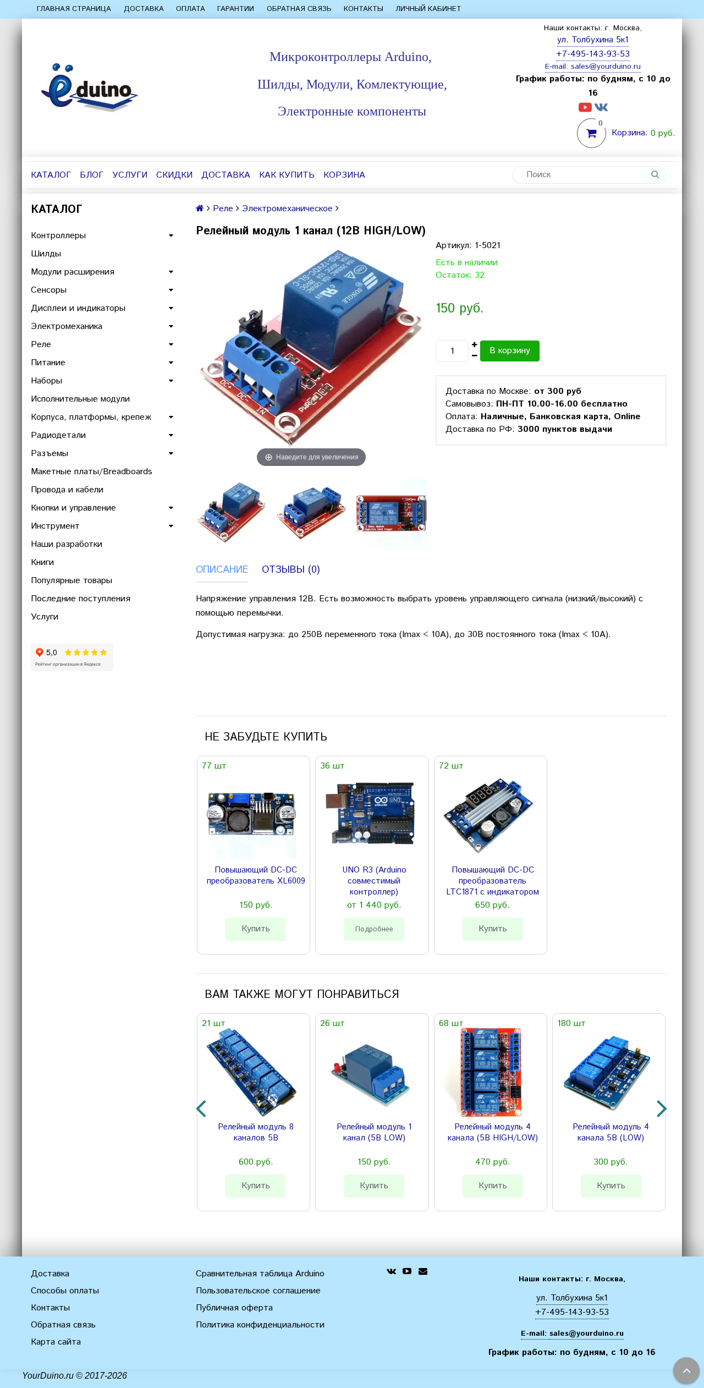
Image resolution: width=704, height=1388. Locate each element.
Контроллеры (58, 235)
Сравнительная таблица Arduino (260, 1274)
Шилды (46, 254)
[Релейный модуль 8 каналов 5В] (251, 1072)
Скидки (174, 175)
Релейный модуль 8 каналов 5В (256, 1133)
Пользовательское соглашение (258, 1291)
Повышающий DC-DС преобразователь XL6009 (256, 876)
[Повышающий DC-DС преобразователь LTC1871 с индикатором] (488, 815)
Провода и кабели (67, 490)
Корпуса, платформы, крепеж (91, 417)
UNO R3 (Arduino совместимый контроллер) (374, 881)
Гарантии (235, 9)
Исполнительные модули (80, 399)
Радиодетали (58, 435)
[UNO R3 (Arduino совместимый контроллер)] (369, 815)
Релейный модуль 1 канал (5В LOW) (374, 1133)
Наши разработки (66, 544)
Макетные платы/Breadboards (91, 471)
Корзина (344, 175)
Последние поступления (80, 598)
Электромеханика (66, 326)
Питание (48, 362)
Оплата (190, 9)
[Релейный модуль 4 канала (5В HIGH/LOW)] (488, 1072)
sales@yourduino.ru (606, 66)
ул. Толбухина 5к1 (593, 40)
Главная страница (74, 9)
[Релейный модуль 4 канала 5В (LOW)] (607, 1072)
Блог (91, 175)
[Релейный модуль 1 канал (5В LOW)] (369, 1072)
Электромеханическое (287, 208)
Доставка (144, 9)
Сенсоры (49, 290)
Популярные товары (71, 580)
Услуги (129, 175)
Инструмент (55, 526)
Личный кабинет (428, 9)
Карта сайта (56, 1342)
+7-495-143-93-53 (593, 54)
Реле (41, 344)
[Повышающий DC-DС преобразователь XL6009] (251, 815)
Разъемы (49, 453)
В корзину (510, 350)
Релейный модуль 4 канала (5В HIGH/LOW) (493, 1133)
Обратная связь (299, 9)
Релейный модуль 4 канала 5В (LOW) (611, 1133)
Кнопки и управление (73, 508)
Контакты (363, 9)
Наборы (46, 381)
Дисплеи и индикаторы (78, 308)
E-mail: (558, 66)
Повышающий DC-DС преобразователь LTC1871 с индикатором (492, 881)
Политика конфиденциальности (260, 1325)
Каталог (51, 175)
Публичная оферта (234, 1308)
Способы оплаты (65, 1291)
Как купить (287, 175)
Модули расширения (72, 272)
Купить (255, 929)
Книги (42, 562)
